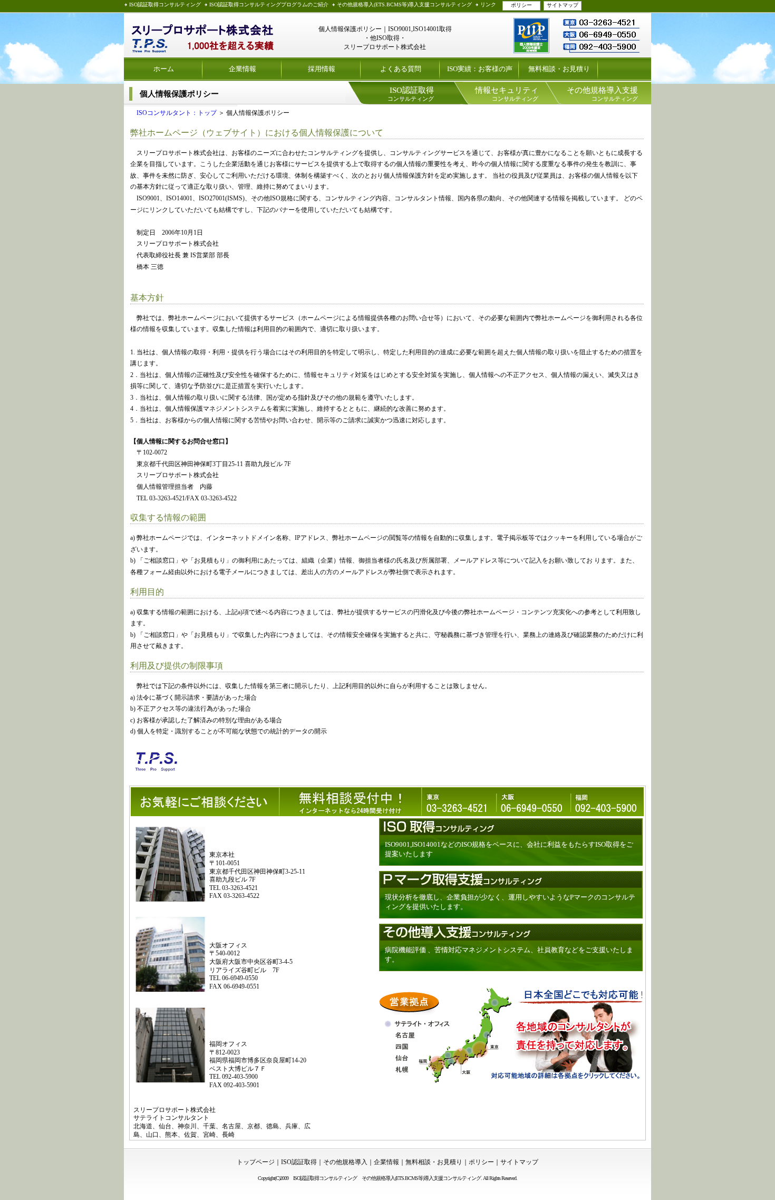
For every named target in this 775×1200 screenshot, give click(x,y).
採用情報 (321, 69)
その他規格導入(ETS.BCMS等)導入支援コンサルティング (404, 4)
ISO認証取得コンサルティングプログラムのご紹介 (268, 4)
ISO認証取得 (299, 1162)
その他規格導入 (345, 1162)
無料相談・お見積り (559, 69)
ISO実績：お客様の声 (479, 69)
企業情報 (242, 69)
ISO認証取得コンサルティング (165, 4)
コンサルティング (411, 94)
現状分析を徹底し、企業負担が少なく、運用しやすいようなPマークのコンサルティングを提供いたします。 (510, 902)
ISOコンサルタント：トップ (173, 113)
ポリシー (521, 5)
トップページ (256, 1162)
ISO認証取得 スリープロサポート (203, 35)
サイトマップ (562, 5)
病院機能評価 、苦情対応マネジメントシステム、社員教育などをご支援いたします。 (509, 954)
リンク (488, 4)
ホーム (163, 69)
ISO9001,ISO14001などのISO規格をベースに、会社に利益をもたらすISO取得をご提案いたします (509, 849)
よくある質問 (400, 69)
